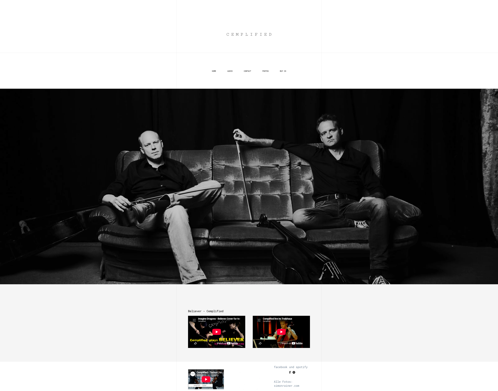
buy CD (283, 71)
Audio (230, 71)
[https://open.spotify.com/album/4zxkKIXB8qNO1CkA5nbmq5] (294, 372)
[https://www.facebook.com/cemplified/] (290, 372)
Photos (265, 71)
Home (214, 71)
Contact (247, 71)
